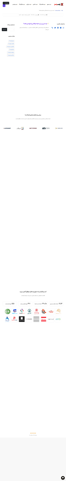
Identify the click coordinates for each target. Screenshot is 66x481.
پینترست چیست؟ (11, 52)
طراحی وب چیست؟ (10, 46)
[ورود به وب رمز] (4, 5)
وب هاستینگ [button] (42, 4)
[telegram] (60, 28)
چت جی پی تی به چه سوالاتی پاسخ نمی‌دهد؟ (35, 24)
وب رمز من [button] (15, 4)
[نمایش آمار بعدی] (7, 303)
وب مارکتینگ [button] (22, 4)
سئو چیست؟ (11, 49)
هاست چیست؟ (11, 43)
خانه (62, 10)
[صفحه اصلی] (58, 4)
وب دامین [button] (35, 4)
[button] (33, 433)
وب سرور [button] (49, 4)
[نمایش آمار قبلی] (58, 303)
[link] (52, 28)
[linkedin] (58, 28)
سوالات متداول (57, 10)
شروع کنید (6, 3)
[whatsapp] (63, 28)
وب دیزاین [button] (28, 4)
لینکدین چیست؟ (11, 55)
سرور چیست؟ (11, 40)
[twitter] (55, 28)
